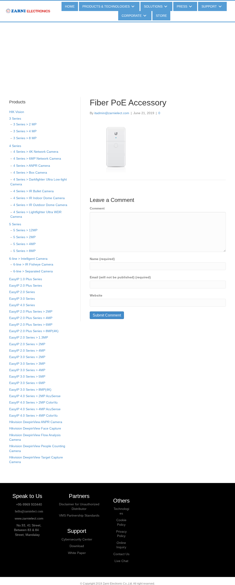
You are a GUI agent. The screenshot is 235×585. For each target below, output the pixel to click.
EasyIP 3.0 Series (22, 298)
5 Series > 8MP (24, 251)
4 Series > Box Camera (30, 172)
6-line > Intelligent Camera (28, 258)
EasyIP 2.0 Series (22, 292)
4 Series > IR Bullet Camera (33, 191)
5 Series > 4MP (24, 244)
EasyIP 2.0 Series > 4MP (27, 350)
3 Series (15, 118)
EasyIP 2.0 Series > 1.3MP (28, 337)
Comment (97, 208)
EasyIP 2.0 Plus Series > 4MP (30, 318)
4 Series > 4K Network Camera (35, 151)
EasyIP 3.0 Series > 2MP (27, 357)
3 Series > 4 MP (24, 131)
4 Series (15, 146)
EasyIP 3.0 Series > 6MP (27, 383)
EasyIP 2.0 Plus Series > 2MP (30, 311)
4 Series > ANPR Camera (31, 165)
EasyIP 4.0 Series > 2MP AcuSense (35, 396)
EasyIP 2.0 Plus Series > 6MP (30, 324)
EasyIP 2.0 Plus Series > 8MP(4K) (34, 331)
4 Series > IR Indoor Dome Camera (39, 198)
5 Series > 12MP (25, 230)
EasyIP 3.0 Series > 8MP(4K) (30, 389)
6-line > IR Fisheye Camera (33, 264)
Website (96, 295)
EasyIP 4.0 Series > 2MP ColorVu (33, 402)
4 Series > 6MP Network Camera (37, 158)
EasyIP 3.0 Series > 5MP (27, 376)
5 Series (15, 224)
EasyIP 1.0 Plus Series (25, 279)
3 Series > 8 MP (24, 138)
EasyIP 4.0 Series (22, 305)
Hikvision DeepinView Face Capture (35, 428)
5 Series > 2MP (24, 237)
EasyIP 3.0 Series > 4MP (27, 370)
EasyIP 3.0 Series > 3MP (27, 363)
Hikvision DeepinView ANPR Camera (35, 422)
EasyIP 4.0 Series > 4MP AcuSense (35, 409)
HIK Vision (16, 112)
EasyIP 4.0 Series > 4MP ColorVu (33, 415)
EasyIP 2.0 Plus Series (25, 285)
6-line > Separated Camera (33, 271)
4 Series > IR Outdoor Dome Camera (40, 205)
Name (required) (102, 259)
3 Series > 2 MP (24, 124)
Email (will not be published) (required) (120, 277)
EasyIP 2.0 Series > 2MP (27, 344)
